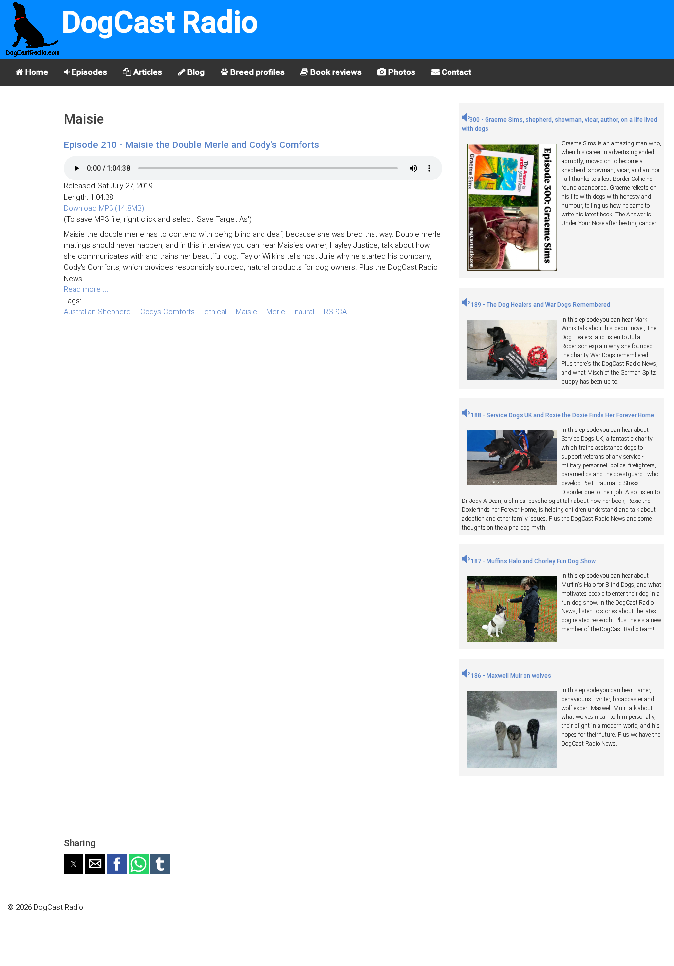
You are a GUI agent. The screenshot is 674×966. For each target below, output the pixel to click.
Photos (400, 72)
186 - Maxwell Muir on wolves (510, 675)
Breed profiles (256, 72)
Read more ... (86, 289)
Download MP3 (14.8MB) (104, 208)
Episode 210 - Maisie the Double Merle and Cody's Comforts (191, 144)
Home (35, 72)
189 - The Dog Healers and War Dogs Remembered (539, 304)
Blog (195, 72)
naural (304, 311)
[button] (73, 864)
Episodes (88, 72)
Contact (455, 72)
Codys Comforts (167, 311)
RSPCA (335, 311)
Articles (146, 72)
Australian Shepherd (97, 311)
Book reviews (335, 72)
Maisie (246, 311)
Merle (275, 311)
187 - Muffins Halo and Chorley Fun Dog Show (532, 561)
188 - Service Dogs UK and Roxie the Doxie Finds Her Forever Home (561, 415)
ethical (215, 311)
